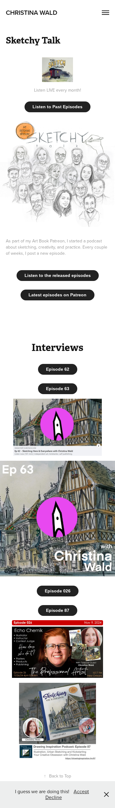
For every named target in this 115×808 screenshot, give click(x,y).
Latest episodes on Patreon (57, 294)
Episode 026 (58, 590)
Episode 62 (57, 369)
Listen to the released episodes (58, 275)
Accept (81, 791)
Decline (53, 797)
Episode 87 (57, 610)
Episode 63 (57, 388)
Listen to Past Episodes (57, 106)
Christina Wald (31, 12)
